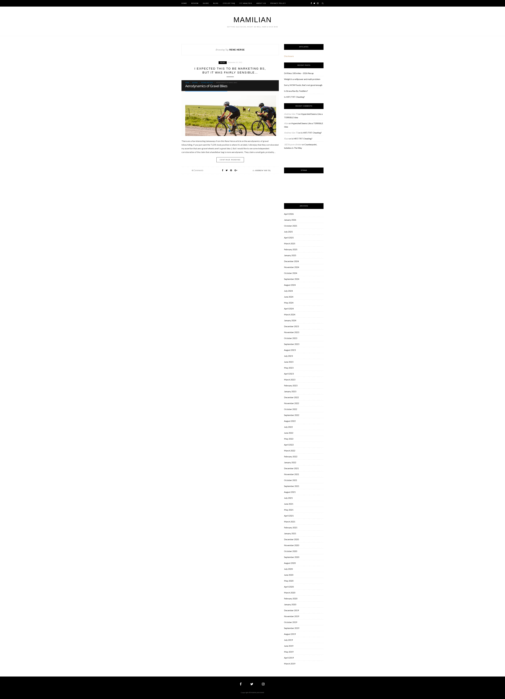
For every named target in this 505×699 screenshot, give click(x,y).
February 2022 (290, 456)
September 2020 (291, 557)
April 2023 (289, 373)
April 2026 (289, 214)
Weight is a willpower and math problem (302, 79)
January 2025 (290, 255)
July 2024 (288, 291)
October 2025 (290, 225)
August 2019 (290, 634)
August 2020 (290, 563)
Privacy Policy (278, 3)
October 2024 (290, 273)
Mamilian (252, 20)
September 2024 (291, 279)
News (222, 62)
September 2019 (291, 628)
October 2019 (290, 622)
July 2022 (288, 427)
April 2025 (289, 237)
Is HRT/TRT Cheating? (294, 97)
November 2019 (291, 616)
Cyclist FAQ (229, 3)
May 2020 (288, 580)
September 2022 (291, 415)
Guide (206, 3)
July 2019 (288, 640)
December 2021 (291, 468)
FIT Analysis (246, 3)
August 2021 (290, 492)
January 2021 (290, 533)
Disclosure (289, 56)
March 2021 (289, 521)
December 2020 (291, 539)
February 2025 (290, 249)
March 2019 (289, 663)
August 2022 (290, 421)
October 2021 (290, 480)
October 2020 (290, 551)
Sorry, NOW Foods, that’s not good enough (303, 85)
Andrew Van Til (263, 170)
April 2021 (289, 515)
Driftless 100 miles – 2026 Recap (299, 73)
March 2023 (289, 379)
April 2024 (289, 308)
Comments (197, 170)
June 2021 (288, 504)
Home (184, 3)
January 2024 (290, 320)
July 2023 (288, 356)
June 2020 (288, 575)
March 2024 (289, 314)
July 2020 (288, 569)
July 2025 (288, 231)
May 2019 (288, 651)
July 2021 (288, 498)
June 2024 (288, 296)
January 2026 (290, 220)
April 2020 (289, 586)
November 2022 (291, 403)
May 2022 (288, 438)
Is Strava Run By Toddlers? (296, 91)
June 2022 (288, 433)
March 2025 (289, 243)
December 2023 (291, 326)
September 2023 (291, 344)
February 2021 (290, 527)
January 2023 (290, 391)
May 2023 (288, 367)
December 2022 (291, 397)
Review (194, 3)
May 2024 (288, 302)
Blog (215, 3)
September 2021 (291, 486)
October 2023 (290, 338)
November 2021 (291, 474)
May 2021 (288, 509)
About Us (261, 3)
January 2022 (290, 462)
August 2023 (290, 350)
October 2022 (290, 409)
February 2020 (290, 598)
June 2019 (288, 646)
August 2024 (290, 285)
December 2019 (291, 610)
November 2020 (291, 545)
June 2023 (288, 362)
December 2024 (291, 261)
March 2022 (289, 450)
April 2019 (289, 657)
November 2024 (291, 267)
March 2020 (289, 592)
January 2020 (290, 604)
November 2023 (291, 332)
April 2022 (289, 444)
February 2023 (290, 385)
